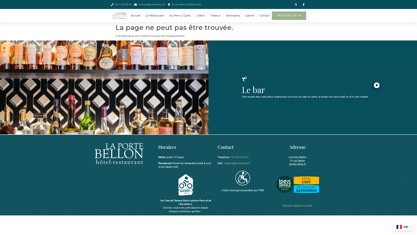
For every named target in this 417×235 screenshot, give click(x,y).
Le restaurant (155, 15)
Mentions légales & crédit (297, 205)
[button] (296, 4)
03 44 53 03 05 (240, 157)
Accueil (135, 15)
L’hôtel (200, 15)
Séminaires (233, 15)
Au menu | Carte (180, 15)
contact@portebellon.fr (237, 163)
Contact (264, 15)
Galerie (249, 15)
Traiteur (215, 15)
